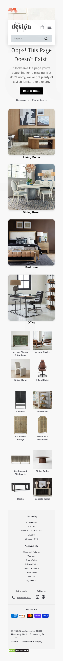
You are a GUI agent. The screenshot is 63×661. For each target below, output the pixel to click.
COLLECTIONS (31, 539)
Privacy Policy (31, 564)
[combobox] (31, 38)
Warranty (31, 556)
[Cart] (42, 27)
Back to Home (31, 90)
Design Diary (31, 572)
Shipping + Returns (31, 552)
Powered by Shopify (32, 641)
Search (14, 641)
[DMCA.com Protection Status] (31, 651)
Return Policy (31, 560)
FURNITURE (31, 522)
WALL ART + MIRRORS (31, 531)
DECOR (31, 535)
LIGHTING (31, 527)
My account (32, 581)
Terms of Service (31, 568)
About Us (31, 577)
